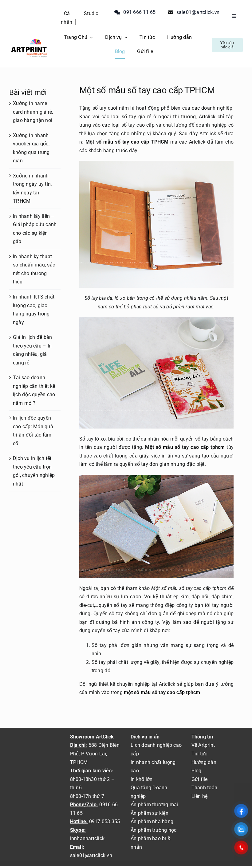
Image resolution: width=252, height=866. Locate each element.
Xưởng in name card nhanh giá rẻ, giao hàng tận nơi (33, 111)
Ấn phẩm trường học (153, 830)
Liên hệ (199, 796)
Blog (196, 771)
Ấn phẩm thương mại (154, 804)
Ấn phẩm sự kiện (149, 813)
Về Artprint (203, 745)
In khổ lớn (141, 779)
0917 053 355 (104, 821)
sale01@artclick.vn (91, 855)
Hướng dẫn (203, 762)
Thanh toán (204, 788)
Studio (91, 13)
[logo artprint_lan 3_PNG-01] (29, 39)
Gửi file (199, 779)
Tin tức (199, 754)
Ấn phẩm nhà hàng (152, 821)
